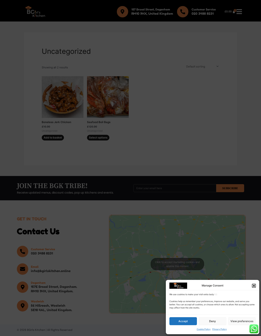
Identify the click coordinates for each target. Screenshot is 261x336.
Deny (212, 321)
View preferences (241, 321)
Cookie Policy (204, 329)
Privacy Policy (219, 329)
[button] (254, 286)
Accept (183, 321)
